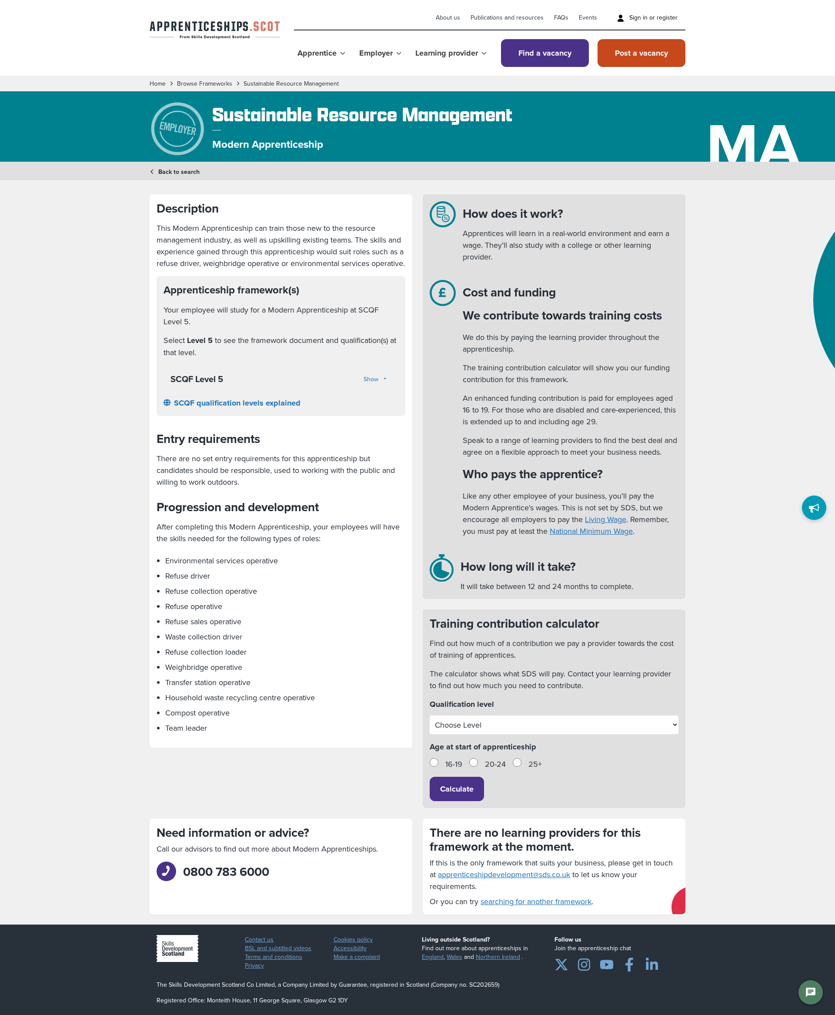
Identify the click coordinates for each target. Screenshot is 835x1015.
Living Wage (605, 519)
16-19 (453, 764)
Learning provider (446, 53)
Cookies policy (353, 939)
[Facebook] (629, 963)
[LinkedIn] (652, 963)
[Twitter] (561, 963)
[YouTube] (607, 963)
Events (588, 17)
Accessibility (350, 948)
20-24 (495, 764)
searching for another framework (536, 901)
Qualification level (462, 704)
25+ (535, 764)
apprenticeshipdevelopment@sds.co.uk (504, 874)
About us (448, 17)
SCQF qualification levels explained (237, 403)
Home (158, 83)
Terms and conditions (273, 956)
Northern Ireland (498, 956)
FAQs (561, 17)
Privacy (254, 965)
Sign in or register (653, 17)
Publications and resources (507, 17)
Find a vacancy (544, 53)
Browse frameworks (204, 83)
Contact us (259, 939)
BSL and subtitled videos (278, 948)
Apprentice (317, 53)
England (433, 956)
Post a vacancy (641, 53)
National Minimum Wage (591, 531)
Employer (376, 53)
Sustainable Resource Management (291, 83)
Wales (454, 956)
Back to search (179, 171)
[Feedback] (814, 508)
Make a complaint (357, 956)
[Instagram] (584, 963)
